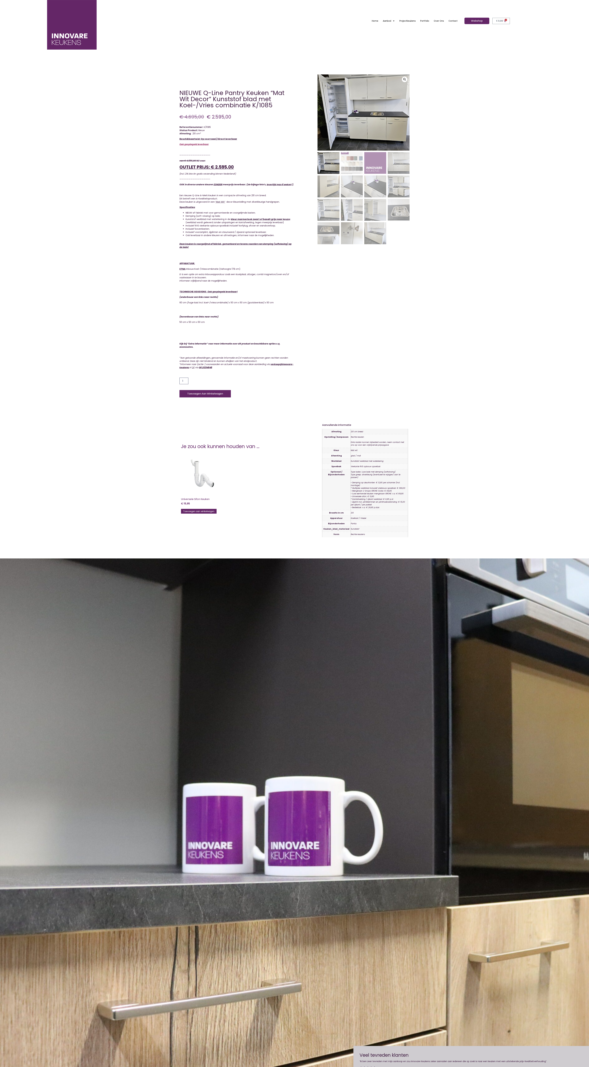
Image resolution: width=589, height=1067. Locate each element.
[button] (404, 79)
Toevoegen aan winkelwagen (205, 393)
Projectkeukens (407, 20)
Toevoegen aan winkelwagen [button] (198, 511)
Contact (453, 20)
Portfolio (424, 20)
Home (375, 20)
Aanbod (387, 20)
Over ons (439, 20)
